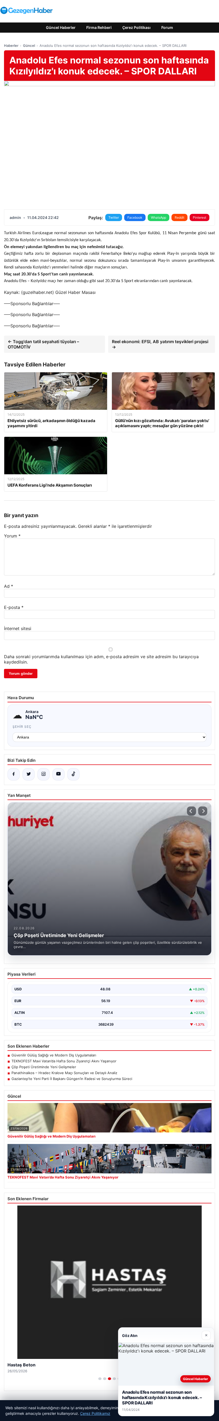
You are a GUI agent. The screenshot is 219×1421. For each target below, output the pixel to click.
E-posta (14, 607)
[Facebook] (13, 774)
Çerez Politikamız (95, 1413)
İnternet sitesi (17, 628)
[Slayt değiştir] (99, 1378)
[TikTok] (73, 774)
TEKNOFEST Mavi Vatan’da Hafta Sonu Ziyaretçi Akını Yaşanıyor (63, 1061)
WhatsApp (158, 217)
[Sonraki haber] (202, 811)
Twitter (113, 217)
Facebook (134, 217)
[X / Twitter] (28, 774)
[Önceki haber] (191, 811)
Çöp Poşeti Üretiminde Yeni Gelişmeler (43, 1067)
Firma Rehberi (99, 27)
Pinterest (199, 217)
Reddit (179, 217)
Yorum (12, 536)
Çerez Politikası (136, 27)
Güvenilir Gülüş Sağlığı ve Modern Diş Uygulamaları (53, 1055)
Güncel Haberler (61, 27)
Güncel (29, 45)
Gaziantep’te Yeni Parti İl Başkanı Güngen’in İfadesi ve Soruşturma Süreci (71, 1079)
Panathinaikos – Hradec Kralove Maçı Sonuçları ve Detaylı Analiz (64, 1073)
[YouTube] (58, 774)
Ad (8, 586)
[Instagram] (43, 774)
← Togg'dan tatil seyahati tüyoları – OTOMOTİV (43, 344)
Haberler (11, 45)
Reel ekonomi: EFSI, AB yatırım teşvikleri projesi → (160, 344)
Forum (167, 27)
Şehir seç (22, 727)
